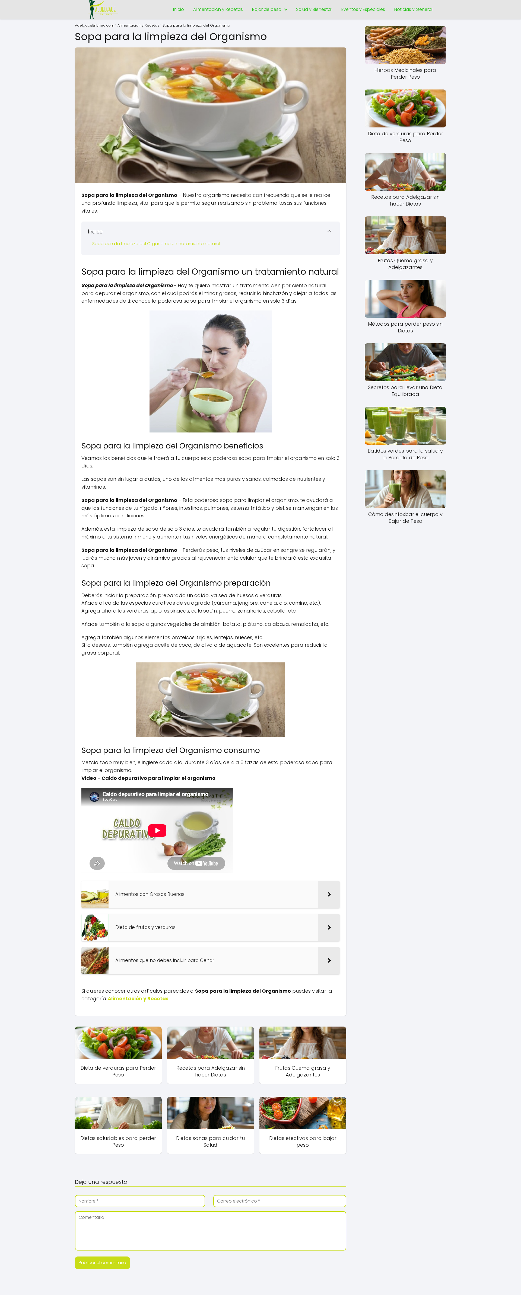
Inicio (178, 9)
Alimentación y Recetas (218, 9)
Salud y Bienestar (314, 9)
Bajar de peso (266, 9)
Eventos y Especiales (363, 9)
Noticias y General (413, 9)
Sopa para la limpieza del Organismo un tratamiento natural (156, 244)
